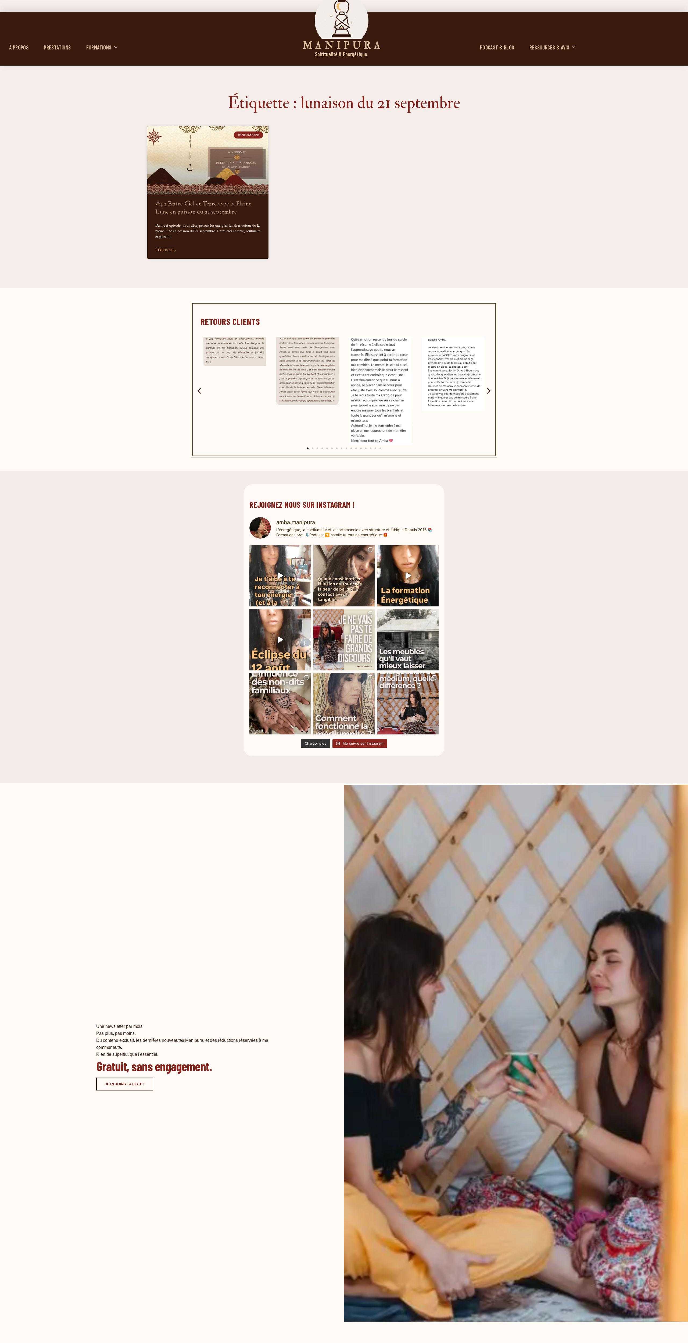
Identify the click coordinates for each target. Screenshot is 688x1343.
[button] (199, 391)
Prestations (57, 47)
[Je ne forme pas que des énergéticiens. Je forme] (408, 575)
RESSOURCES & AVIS (549, 47)
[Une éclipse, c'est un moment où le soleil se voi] (280, 639)
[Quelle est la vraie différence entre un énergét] (408, 703)
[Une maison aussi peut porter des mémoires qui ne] (408, 639)
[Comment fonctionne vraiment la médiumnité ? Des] (344, 703)
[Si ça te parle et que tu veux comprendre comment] (280, 703)
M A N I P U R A (342, 45)
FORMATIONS (99, 47)
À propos (18, 47)
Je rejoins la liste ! (125, 1084)
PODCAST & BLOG (497, 47)
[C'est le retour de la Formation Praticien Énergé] (280, 575)
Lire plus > (165, 250)
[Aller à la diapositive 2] (312, 448)
